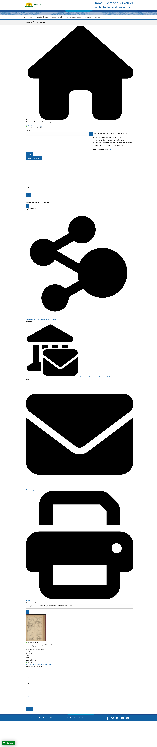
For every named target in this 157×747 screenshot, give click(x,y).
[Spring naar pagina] (28, 195)
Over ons (88, 17)
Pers (26, 718)
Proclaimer (35, 718)
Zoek (29, 154)
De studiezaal (57, 17)
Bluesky (112, 718)
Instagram (117, 718)
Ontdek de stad (42, 17)
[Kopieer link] (27, 612)
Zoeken (28, 130)
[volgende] (28, 188)
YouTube (122, 718)
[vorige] (28, 161)
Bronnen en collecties (73, 17)
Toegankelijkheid (80, 718)
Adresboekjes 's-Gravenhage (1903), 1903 (38, 664)
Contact (97, 17)
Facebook (107, 718)
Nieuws (30, 17)
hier (110, 149)
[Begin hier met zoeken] (80, 119)
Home (25, 17)
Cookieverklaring (49, 718)
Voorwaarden (65, 718)
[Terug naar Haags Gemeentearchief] (33, 5)
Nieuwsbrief (127, 718)
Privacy (91, 718)
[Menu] (27, 206)
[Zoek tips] (91, 134)
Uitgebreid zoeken (34, 158)
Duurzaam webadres (31, 603)
